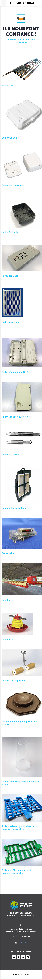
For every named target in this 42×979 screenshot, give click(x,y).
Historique (15, 951)
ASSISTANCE (21, 916)
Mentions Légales (23, 974)
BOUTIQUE (11, 916)
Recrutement (25, 951)
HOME (12, 913)
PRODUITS (28, 913)
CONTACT (31, 916)
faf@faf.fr (24, 942)
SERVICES (19, 913)
